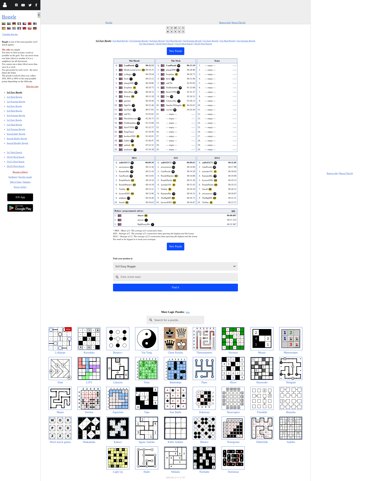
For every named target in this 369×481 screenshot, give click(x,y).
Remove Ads (224, 22)
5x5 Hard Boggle (14, 124)
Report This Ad (238, 22)
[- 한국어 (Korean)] (14, 29)
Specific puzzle (25, 177)
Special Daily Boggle (16, 134)
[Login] (4, 6)
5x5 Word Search (14, 152)
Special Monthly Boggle (17, 143)
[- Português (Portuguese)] (35, 29)
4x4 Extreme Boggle (16, 115)
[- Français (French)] (19, 29)
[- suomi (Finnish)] (35, 24)
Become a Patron (20, 172)
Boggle (9, 16)
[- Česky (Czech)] (25, 24)
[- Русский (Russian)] (9, 24)
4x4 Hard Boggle (14, 111)
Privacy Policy (20, 187)
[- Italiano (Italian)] (19, 24)
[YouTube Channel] (23, 6)
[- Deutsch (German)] (14, 24)
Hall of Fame (16, 182)
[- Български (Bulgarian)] (4, 24)
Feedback (12, 177)
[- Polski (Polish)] (30, 29)
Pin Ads (109, 22)
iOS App (20, 197)
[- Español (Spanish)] (4, 29)
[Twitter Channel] (30, 6)
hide (188, 312)
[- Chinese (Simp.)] (30, 24)
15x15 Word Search (15, 161)
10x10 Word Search (15, 157)
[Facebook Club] (37, 6)
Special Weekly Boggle (17, 138)
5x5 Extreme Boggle (16, 129)
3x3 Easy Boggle (14, 92)
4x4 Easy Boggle (14, 106)
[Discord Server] (16, 6)
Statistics (27, 182)
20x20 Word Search (15, 166)
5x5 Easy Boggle (14, 120)
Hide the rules (32, 86)
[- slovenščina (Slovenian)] (9, 29)
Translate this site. (10, 34)
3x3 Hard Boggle (14, 97)
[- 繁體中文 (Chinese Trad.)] (25, 29)
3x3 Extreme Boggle (16, 101)
